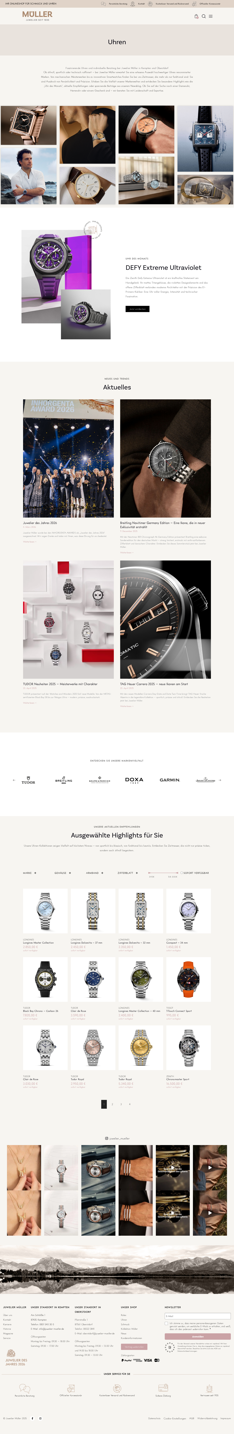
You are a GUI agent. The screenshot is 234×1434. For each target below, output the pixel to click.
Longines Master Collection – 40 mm (139, 1010)
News (123, 1333)
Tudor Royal (77, 1079)
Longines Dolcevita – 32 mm (134, 942)
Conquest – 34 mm (177, 942)
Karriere (7, 1324)
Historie (7, 1328)
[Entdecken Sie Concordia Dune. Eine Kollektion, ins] (210, 1167)
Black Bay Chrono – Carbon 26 (40, 1010)
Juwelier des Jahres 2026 (40, 523)
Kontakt (7, 1319)
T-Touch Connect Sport (179, 1010)
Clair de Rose (78, 1010)
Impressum (225, 1418)
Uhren (124, 1319)
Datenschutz (154, 1418)
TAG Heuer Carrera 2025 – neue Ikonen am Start (154, 684)
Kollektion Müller (129, 1328)
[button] (36, 911)
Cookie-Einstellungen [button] (175, 1418)
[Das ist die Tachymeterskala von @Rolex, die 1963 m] (173, 1167)
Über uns (7, 1315)
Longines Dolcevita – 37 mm (86, 942)
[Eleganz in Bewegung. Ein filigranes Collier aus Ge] (24, 1167)
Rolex (123, 1315)
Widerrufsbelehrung (207, 1418)
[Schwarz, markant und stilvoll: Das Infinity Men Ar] (136, 1167)
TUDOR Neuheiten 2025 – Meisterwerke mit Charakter (60, 684)
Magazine (8, 1333)
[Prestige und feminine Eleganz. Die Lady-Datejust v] (61, 1167)
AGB (191, 1418)
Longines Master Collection (38, 942)
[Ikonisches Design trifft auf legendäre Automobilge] (98, 1167)
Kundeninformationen (131, 1338)
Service (7, 1338)
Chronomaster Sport (177, 1079)
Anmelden (198, 1336)
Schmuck (125, 1324)
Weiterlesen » (29, 541)
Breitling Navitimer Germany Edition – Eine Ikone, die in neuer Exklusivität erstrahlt (162, 525)
